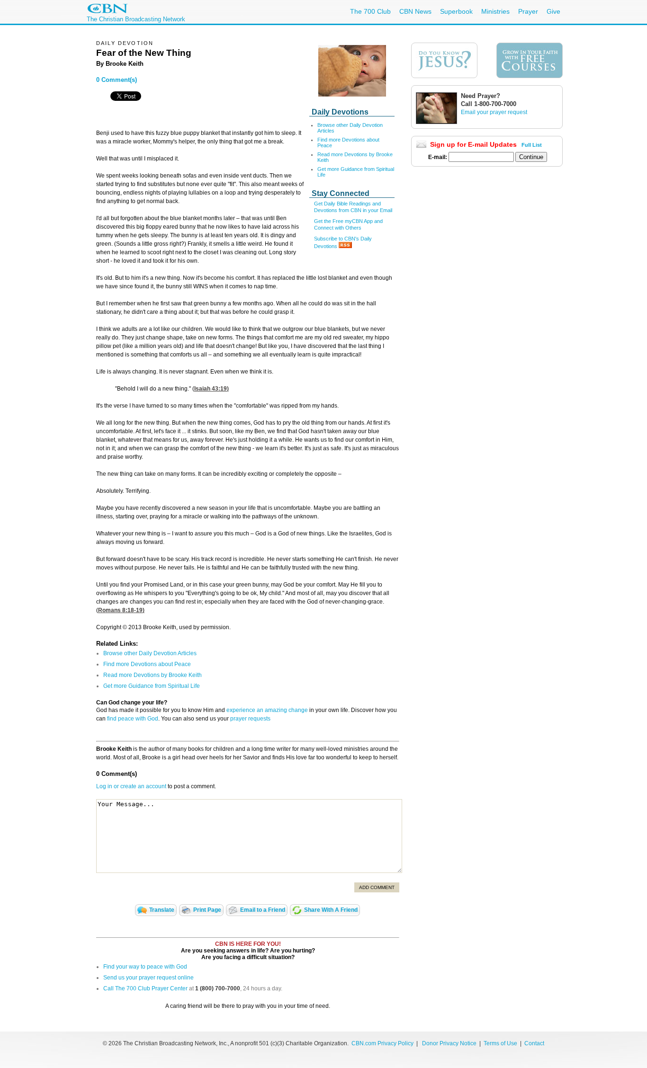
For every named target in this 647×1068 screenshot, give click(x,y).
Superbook (456, 11)
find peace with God (132, 718)
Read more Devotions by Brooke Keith (152, 675)
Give (553, 11)
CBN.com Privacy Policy (382, 1043)
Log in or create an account (131, 786)
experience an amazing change (267, 710)
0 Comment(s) (116, 79)
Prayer (528, 11)
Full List (531, 145)
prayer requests (250, 718)
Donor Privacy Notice (449, 1043)
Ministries (495, 11)
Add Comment (377, 887)
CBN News (415, 11)
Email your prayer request (494, 112)
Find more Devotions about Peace (147, 664)
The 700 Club (370, 11)
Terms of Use (501, 1043)
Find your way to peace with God (145, 966)
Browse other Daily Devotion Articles (150, 653)
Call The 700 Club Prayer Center (145, 988)
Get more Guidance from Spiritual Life (151, 686)
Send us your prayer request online (148, 977)
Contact (534, 1043)
